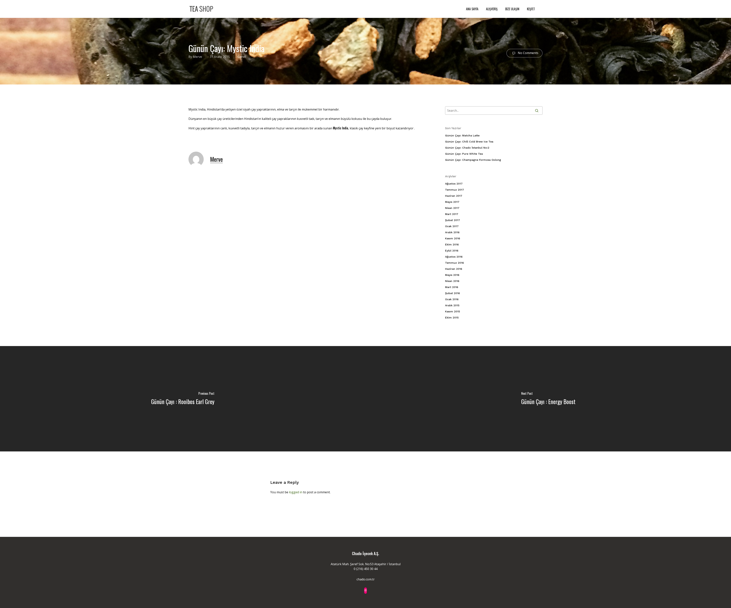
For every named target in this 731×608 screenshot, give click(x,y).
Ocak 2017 (452, 226)
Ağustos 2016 (454, 256)
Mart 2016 (451, 287)
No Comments (527, 53)
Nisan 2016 (452, 281)
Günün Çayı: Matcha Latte (462, 135)
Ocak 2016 (452, 299)
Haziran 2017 (453, 195)
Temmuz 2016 (454, 262)
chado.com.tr (366, 579)
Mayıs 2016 (452, 274)
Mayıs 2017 (452, 201)
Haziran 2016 (453, 268)
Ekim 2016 (452, 244)
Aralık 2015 (452, 305)
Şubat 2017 (452, 220)
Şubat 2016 (452, 293)
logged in (295, 492)
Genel (242, 57)
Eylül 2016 (451, 250)
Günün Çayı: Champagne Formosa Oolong (473, 159)
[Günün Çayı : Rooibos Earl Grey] (183, 398)
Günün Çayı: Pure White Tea (464, 153)
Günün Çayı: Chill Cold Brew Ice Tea (469, 141)
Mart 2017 (451, 214)
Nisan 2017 (452, 207)
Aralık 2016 (452, 232)
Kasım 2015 (452, 311)
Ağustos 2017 (454, 183)
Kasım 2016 (452, 238)
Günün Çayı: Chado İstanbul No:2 (467, 147)
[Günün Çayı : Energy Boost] (548, 398)
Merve (197, 57)
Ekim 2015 (452, 317)
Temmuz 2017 (454, 189)
